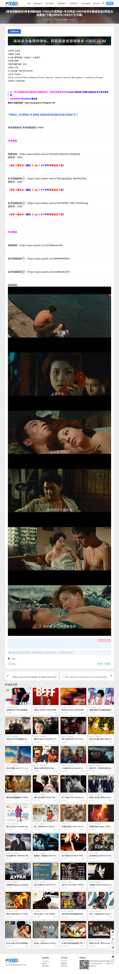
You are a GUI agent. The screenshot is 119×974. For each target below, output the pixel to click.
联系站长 (64, 966)
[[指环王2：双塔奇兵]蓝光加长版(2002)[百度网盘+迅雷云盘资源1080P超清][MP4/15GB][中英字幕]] (101, 754)
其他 (64, 824)
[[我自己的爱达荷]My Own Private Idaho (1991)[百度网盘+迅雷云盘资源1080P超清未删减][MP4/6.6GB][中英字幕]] (46, 754)
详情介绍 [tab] (15, 31)
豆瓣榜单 (61, 3)
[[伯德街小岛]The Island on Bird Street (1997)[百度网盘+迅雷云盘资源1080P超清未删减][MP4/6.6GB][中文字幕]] (101, 871)
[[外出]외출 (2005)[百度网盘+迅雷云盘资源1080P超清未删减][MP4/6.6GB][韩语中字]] (18, 929)
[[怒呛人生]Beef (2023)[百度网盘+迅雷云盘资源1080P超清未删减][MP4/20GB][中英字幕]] (46, 696)
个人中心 (45, 961)
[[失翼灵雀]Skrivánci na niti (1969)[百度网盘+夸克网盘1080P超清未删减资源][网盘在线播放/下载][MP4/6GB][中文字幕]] (73, 813)
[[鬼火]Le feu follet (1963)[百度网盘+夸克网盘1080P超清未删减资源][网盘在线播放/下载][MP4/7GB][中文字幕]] (73, 871)
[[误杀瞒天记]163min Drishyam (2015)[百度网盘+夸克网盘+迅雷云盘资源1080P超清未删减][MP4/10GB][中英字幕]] (101, 842)
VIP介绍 (64, 961)
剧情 (13, 659)
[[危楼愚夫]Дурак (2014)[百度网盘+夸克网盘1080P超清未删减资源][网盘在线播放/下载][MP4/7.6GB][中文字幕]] (18, 871)
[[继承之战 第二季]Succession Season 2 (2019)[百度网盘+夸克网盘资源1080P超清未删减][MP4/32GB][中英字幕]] (101, 929)
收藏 (108, 664)
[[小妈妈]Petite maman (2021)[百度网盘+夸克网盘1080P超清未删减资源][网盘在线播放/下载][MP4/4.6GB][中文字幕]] (73, 754)
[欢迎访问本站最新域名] (59, 41)
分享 (100, 664)
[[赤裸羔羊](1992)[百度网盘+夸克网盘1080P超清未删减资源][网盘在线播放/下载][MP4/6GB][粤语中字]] (18, 696)
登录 (110, 3)
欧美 (36, 707)
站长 (14, 664)
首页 (29, 3)
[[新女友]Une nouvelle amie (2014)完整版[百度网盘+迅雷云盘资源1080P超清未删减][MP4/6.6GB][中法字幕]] (18, 813)
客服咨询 (64, 963)
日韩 (59, 20)
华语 (16, 707)
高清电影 (37, 3)
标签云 (44, 963)
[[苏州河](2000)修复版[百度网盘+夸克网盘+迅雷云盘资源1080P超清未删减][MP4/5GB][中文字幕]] (73, 900)
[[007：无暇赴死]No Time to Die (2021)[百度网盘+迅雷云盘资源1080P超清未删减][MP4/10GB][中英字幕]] (101, 900)
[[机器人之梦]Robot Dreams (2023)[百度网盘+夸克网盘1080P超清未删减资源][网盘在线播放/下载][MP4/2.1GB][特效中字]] (46, 929)
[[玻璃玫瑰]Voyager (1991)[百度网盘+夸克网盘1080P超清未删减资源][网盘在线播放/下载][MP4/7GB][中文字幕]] (101, 813)
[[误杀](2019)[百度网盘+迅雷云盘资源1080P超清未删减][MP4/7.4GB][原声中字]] (18, 725)
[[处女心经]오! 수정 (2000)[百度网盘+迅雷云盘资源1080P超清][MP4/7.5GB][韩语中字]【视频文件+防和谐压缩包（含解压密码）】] (46, 900)
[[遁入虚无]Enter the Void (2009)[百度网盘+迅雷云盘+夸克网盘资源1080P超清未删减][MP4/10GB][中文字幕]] (73, 725)
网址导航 (45, 966)
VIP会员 (96, 3)
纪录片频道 (85, 3)
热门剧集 (49, 3)
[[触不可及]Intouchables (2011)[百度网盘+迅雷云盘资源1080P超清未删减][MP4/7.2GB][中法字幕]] (46, 725)
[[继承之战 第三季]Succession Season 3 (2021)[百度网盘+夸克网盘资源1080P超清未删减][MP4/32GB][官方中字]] (101, 784)
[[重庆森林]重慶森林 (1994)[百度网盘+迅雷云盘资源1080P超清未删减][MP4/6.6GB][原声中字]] (18, 784)
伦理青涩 (73, 3)
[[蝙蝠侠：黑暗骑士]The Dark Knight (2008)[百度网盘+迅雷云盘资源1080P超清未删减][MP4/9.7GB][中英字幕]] (46, 842)
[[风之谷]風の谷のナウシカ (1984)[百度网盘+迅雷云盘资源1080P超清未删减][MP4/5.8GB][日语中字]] (18, 754)
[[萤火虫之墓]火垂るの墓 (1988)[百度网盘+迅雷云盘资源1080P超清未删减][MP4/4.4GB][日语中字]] (101, 725)
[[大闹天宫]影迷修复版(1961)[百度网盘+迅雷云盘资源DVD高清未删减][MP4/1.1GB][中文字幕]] (73, 929)
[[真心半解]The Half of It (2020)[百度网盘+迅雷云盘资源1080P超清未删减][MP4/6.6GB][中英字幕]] (46, 871)
